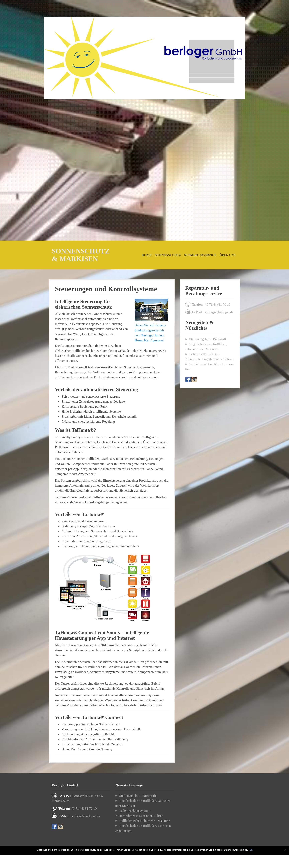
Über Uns (228, 255)
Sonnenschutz (168, 255)
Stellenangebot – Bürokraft (207, 339)
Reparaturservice (200, 255)
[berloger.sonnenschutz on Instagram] (194, 379)
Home (147, 255)
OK (251, 849)
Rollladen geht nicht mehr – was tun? (144, 820)
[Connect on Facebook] (188, 379)
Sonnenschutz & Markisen (81, 255)
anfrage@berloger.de (219, 312)
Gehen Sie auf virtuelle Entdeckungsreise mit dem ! (150, 332)
